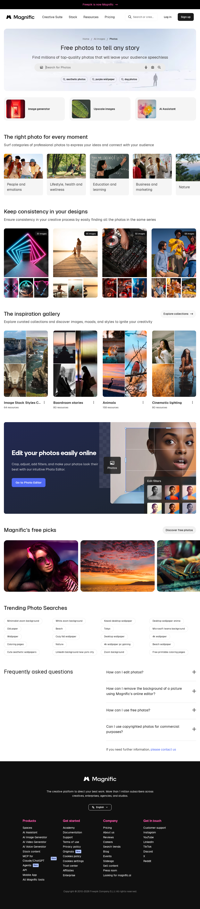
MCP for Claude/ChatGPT (39, 858)
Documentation (72, 832)
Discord (148, 851)
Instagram (149, 832)
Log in (167, 17)
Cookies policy (72, 856)
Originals (71, 851)
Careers (108, 842)
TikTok (147, 846)
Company (110, 821)
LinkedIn (148, 842)
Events (107, 856)
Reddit (147, 861)
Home (86, 39)
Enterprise (69, 875)
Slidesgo (108, 861)
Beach (59, 628)
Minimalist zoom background (23, 621)
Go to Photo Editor (29, 482)
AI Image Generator (35, 837)
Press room (110, 870)
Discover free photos (179, 530)
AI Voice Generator (34, 846)
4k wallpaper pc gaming (117, 644)
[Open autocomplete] (40, 67)
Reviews (108, 837)
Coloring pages (15, 644)
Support (68, 837)
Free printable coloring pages (169, 652)
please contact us (163, 749)
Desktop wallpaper (114, 636)
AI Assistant (30, 832)
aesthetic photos (76, 79)
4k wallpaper (160, 636)
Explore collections (175, 314)
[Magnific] (100, 780)
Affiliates (68, 870)
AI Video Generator (34, 842)
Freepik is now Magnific (98, 4)
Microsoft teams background (169, 628)
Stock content (31, 851)
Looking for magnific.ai (117, 875)
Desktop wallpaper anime (166, 621)
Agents (30, 865)
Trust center (70, 865)
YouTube (148, 837)
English (100, 807)
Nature (59, 644)
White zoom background (69, 621)
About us (108, 832)
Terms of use (71, 842)
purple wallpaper (105, 79)
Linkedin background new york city (75, 652)
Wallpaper (12, 636)
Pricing (110, 17)
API (25, 870)
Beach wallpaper (162, 644)
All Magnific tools (33, 879)
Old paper (12, 628)
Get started (71, 821)
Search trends (112, 846)
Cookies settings (73, 861)
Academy (69, 827)
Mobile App (30, 875)
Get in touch (152, 821)
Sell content (110, 865)
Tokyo (107, 628)
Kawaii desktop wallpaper (118, 621)
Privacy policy (72, 846)
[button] (100, 807)
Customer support (154, 827)
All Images (99, 39)
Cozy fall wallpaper (66, 636)
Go (12, 584)
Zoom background (114, 652)
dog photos (131, 79)
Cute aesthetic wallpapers (21, 652)
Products (29, 821)
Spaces (27, 827)
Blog (106, 851)
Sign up (186, 17)
